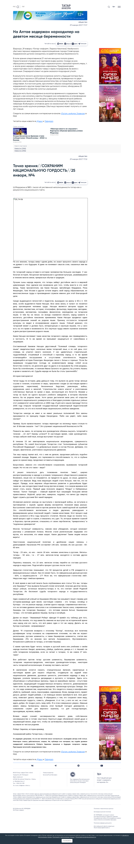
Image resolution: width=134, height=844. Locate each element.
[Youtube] (102, 765)
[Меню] (119, 7)
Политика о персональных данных (103, 808)
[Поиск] (109, 7)
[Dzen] (78, 766)
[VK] (32, 765)
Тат (23, 6)
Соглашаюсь (67, 840)
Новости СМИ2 (20, 148)
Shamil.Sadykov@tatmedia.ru (102, 827)
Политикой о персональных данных (63, 837)
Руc (14, 6)
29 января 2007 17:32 (78, 159)
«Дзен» (39, 121)
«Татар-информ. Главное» (73, 114)
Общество (82, 22)
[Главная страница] (66, 7)
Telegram (49, 121)
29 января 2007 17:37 (78, 25)
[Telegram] (55, 765)
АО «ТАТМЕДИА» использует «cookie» (104, 815)
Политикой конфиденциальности (86, 837)
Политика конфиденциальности (103, 823)
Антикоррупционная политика (102, 811)
